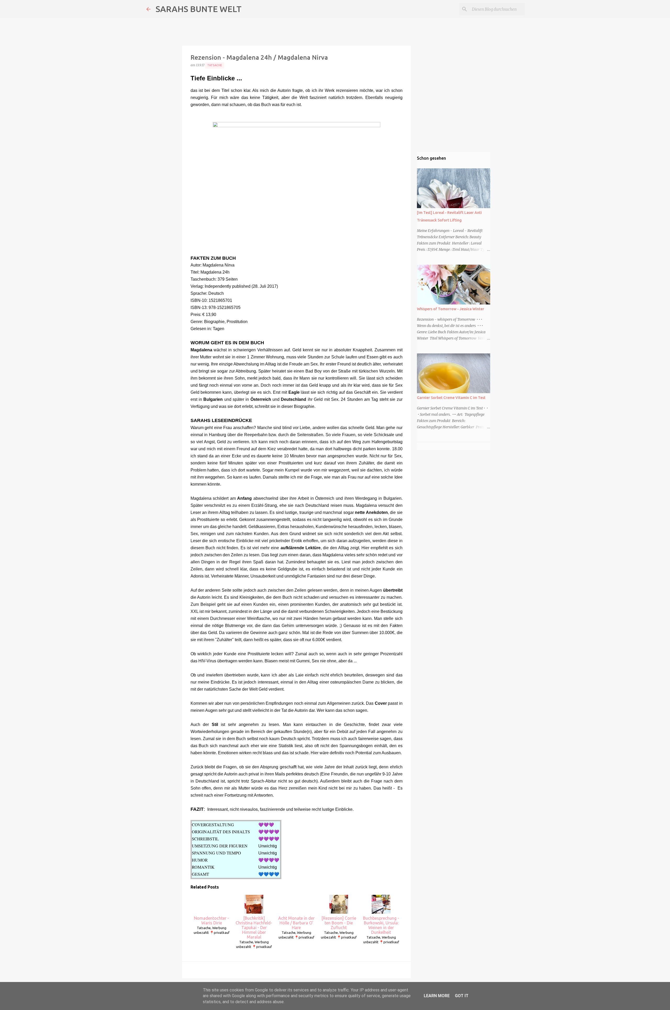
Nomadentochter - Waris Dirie (211, 920)
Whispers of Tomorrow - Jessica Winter (450, 309)
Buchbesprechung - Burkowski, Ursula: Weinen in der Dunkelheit (381, 925)
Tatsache (214, 65)
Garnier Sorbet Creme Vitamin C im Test (451, 398)
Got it (461, 995)
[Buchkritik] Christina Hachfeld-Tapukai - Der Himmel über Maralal (254, 927)
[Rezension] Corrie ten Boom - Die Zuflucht (338, 923)
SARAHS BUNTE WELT (199, 9)
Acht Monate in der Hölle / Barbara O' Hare (296, 923)
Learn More (437, 995)
